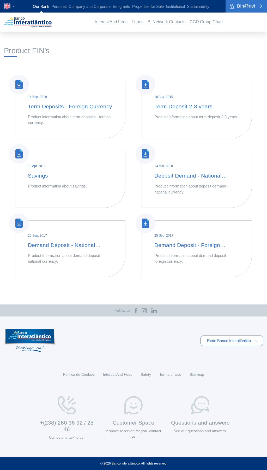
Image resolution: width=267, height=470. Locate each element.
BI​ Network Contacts (166, 22)
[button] (9, 6)
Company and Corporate (90, 6)
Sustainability (198, 6)
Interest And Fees (111, 22)
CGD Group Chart (206, 22)
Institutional (175, 6)
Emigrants (121, 6)
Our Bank (41, 6)
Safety (146, 374)
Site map (197, 374)
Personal (58, 6)
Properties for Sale (148, 6)
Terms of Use (170, 374)
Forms (137, 22)
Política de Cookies (79, 374)
